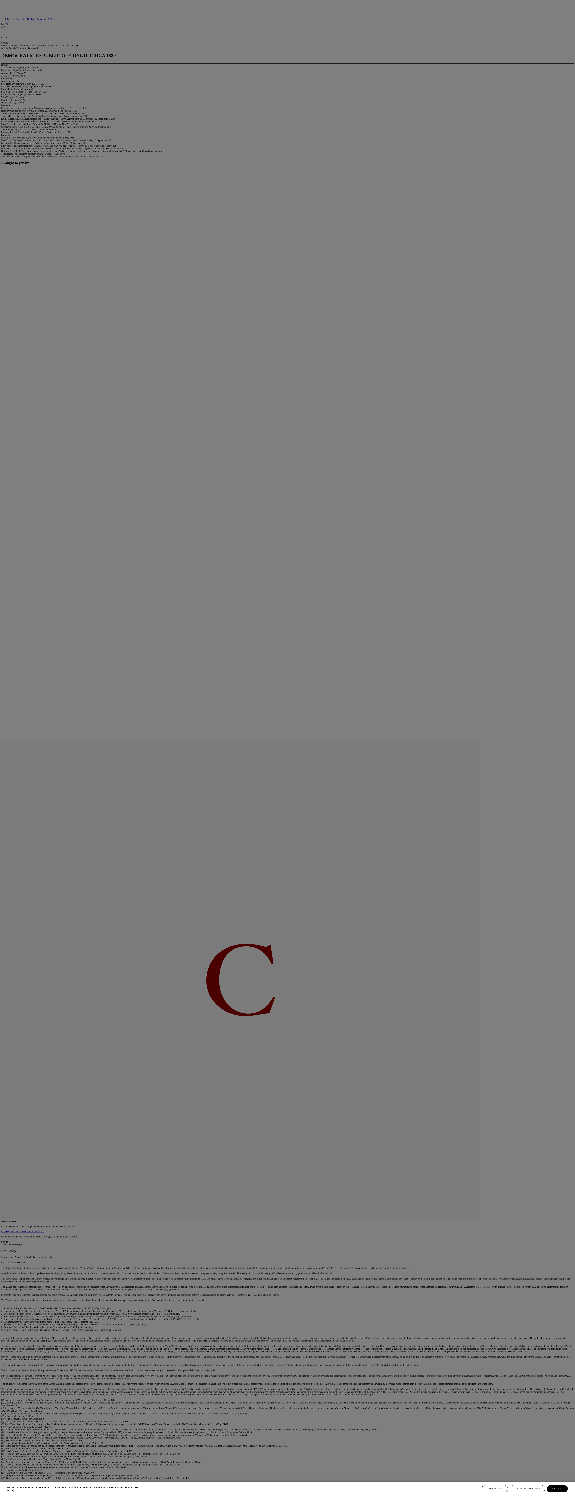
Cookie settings (495, 1489)
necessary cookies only (527, 1489)
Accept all (557, 1489)
